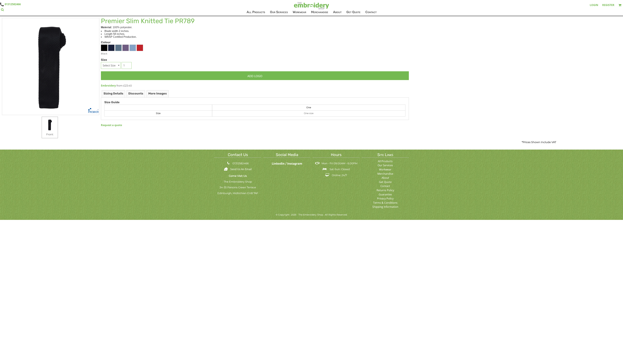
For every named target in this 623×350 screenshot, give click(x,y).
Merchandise (385, 173)
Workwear (385, 169)
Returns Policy (385, 190)
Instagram (294, 163)
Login (594, 5)
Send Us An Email (241, 169)
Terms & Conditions (385, 202)
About (385, 178)
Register (608, 5)
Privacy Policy (385, 198)
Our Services (385, 165)
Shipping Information (385, 207)
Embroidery (108, 85)
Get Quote (385, 182)
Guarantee (385, 194)
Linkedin (278, 163)
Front (49, 134)
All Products (385, 161)
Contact (385, 186)
